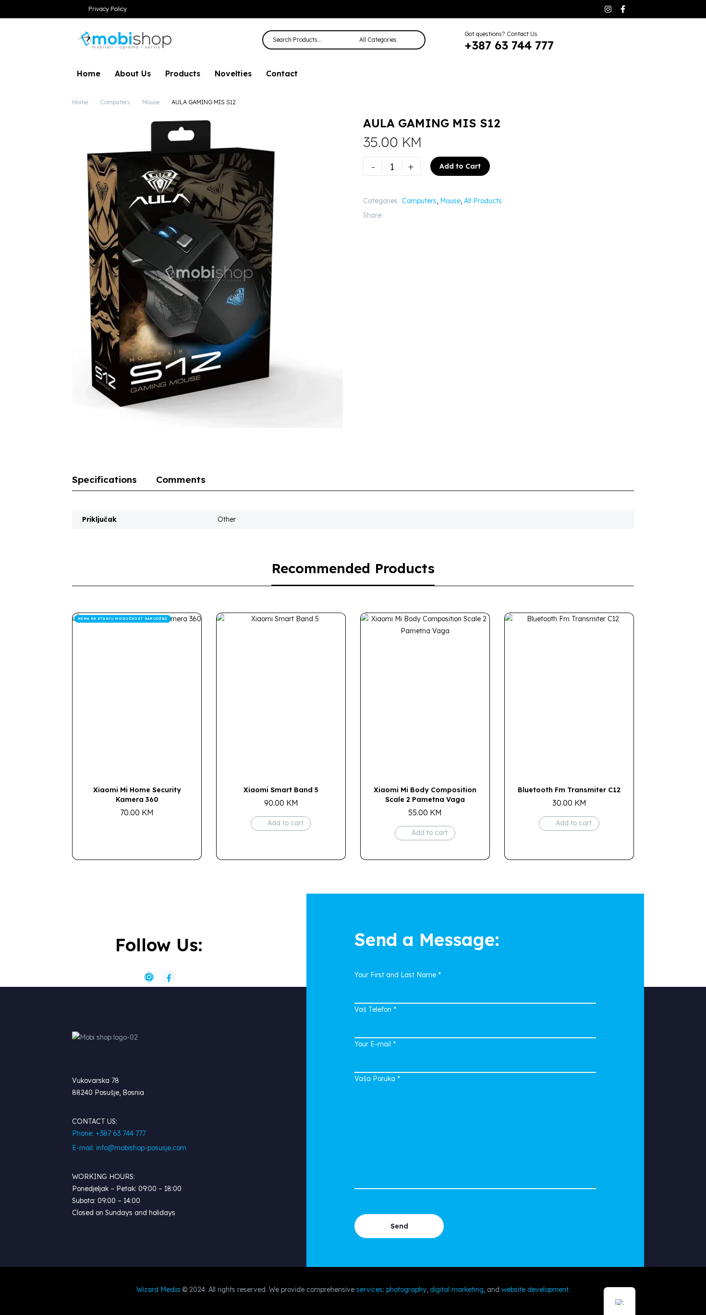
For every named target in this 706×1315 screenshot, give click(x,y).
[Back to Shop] (619, 123)
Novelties (233, 73)
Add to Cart (460, 166)
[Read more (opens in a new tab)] (502, 40)
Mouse (150, 102)
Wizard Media (158, 1289)
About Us (133, 73)
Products (182, 73)
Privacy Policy (107, 8)
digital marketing (457, 1289)
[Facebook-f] (623, 9)
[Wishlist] (602, 40)
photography (406, 1289)
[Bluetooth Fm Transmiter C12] (569, 693)
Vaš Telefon (375, 1009)
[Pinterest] (419, 215)
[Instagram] (608, 9)
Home (88, 73)
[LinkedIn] (447, 215)
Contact (282, 73)
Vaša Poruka (377, 1078)
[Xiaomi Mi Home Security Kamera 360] (137, 693)
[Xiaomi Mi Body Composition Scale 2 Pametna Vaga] (425, 693)
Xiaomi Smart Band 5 (280, 790)
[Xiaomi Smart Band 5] (281, 693)
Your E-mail (375, 1044)
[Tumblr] (433, 215)
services (369, 1289)
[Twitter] (404, 215)
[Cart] (623, 40)
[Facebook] (390, 215)
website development (535, 1289)
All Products (483, 201)
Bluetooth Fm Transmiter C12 (569, 790)
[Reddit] (462, 215)
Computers (115, 102)
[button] (581, 40)
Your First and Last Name (397, 975)
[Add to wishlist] (504, 166)
